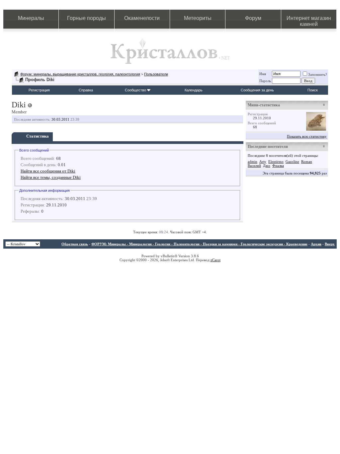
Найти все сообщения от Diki (48, 171)
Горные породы (86, 18)
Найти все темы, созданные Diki (51, 177)
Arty (262, 162)
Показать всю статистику (307, 136)
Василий (254, 166)
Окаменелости (142, 18)
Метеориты (198, 18)
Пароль (265, 81)
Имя (262, 74)
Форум (253, 18)
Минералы (31, 18)
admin (252, 162)
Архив (316, 244)
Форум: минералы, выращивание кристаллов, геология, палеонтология (80, 74)
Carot (216, 260)
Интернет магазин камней (309, 21)
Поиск (312, 90)
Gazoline (292, 162)
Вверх (330, 244)
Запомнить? (317, 74)
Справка (86, 90)
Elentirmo (276, 162)
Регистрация (39, 90)
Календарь (194, 90)
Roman (306, 162)
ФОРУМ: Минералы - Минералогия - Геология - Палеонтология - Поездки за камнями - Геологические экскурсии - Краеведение (199, 244)
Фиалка (278, 166)
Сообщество (135, 90)
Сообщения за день (257, 90)
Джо (266, 166)
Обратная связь (74, 244)
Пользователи (156, 74)
